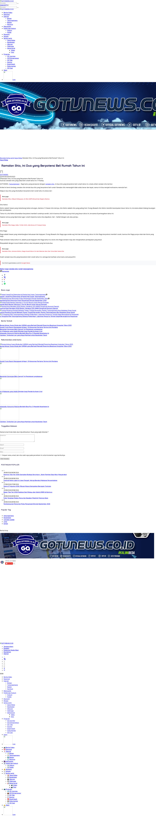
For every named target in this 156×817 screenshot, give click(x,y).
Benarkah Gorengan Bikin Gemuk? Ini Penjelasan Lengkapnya (21, 329)
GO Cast (10, 68)
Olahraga (10, 46)
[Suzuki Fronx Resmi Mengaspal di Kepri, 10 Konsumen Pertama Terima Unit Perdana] (9, 359)
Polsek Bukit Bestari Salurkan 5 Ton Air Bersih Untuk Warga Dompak (23, 304)
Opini (5, 70)
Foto (12, 52)
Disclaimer (7, 652)
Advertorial (11, 48)
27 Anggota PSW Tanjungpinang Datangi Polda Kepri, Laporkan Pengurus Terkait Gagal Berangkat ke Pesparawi (38, 316)
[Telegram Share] (4, 282)
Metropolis (7, 26)
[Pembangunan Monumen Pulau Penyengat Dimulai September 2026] (24, 298)
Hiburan (10, 44)
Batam (9, 22)
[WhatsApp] (4, 667)
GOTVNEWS (4, 175)
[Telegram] (4, 670)
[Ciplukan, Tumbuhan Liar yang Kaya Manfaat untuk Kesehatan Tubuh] (9, 420)
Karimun (10, 24)
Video (13, 50)
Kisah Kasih (11, 64)
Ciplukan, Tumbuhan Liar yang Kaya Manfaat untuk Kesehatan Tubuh (23, 335)
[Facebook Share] (5, 275)
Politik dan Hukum (10, 28)
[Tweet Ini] (5, 278)
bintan (6, 524)
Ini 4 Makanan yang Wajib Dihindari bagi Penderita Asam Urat (21, 331)
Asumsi (9, 62)
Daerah (6, 16)
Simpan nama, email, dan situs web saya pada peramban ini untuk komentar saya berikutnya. (33, 455)
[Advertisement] (78, 143)
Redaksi (6, 648)
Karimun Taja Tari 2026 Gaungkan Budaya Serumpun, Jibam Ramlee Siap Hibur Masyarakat (35, 474)
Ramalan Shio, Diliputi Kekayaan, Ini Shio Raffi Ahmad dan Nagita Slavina (25, 199)
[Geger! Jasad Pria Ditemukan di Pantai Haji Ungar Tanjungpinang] (23, 295)
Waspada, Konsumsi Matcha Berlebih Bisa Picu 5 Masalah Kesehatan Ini (24, 333)
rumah (20, 269)
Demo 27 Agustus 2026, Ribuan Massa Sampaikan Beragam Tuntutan (27, 486)
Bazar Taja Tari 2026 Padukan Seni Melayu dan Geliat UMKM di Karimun (28, 492)
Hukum (9, 30)
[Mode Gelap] (8, 5)
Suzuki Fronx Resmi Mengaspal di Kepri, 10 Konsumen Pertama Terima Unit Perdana (29, 327)
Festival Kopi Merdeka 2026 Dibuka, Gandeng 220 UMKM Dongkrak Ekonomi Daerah (29, 308)
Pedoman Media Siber (11, 650)
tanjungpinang (28, 269)
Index (2, 5)
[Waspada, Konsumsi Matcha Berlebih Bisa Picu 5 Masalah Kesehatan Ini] (9, 405)
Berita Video (8, 12)
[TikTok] (4, 668)
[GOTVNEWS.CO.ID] (7, 1)
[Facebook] (4, 657)
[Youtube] (4, 665)
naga (6, 269)
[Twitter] (5, 659)
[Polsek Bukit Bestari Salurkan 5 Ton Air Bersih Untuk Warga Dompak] (24, 302)
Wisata (6, 36)
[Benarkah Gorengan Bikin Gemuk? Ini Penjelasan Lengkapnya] (9, 374)
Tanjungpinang (12, 20)
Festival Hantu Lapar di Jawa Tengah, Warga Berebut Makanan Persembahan (30, 480)
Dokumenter (11, 66)
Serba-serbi (8, 38)
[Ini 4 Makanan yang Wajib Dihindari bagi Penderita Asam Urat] (9, 389)
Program (7, 54)
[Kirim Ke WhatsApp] (5, 284)
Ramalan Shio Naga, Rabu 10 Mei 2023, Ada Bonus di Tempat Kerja (24, 225)
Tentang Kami (8, 646)
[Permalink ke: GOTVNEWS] (1, 173)
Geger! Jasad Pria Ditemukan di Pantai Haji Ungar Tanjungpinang (22, 296)
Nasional (7, 14)
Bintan (9, 18)
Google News (25, 263)
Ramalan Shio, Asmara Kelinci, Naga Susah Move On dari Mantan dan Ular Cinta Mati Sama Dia (33, 251)
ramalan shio (49, 184)
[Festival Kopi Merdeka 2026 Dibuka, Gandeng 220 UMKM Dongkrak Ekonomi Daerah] (29, 306)
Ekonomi (7, 34)
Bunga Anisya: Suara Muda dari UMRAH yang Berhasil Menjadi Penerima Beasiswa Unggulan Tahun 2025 (36, 325)
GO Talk (9, 60)
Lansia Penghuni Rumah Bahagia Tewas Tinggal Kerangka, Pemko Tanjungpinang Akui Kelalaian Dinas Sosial (37, 312)
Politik (9, 32)
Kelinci (2, 269)
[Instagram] (4, 663)
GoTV (5, 5)
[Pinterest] (4, 661)
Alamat (6, 654)
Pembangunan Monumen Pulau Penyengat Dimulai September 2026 (23, 300)
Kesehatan (11, 42)
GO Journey (11, 56)
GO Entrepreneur (13, 58)
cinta (5, 522)
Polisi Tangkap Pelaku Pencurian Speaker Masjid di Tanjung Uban (26, 498)
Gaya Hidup (11, 40)
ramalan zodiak (9, 520)
